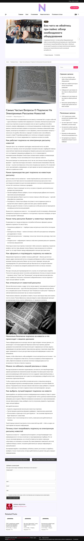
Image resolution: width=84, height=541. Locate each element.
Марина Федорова (49, 55)
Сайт (7, 490)
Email (7, 486)
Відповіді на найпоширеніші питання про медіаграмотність (69, 134)
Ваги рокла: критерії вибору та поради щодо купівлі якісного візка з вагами (69, 104)
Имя (7, 481)
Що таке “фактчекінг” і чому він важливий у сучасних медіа (31, 525)
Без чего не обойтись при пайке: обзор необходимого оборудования (57, 31)
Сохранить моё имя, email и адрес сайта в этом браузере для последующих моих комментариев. (29, 495)
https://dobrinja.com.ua (21, 506)
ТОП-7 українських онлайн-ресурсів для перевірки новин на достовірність (12, 525)
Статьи (46, 21)
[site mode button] (75, 14)
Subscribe (75, 7)
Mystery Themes (11, 539)
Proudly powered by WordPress (23, 537)
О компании (34, 14)
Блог (27, 14)
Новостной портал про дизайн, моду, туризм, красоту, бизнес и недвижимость (55, 539)
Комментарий (9, 470)
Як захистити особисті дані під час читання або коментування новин (48, 525)
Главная (21, 14)
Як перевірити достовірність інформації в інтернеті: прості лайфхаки (69, 139)
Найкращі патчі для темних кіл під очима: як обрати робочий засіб (69, 91)
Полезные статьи (57, 14)
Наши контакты (45, 14)
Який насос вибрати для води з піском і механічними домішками (70, 85)
